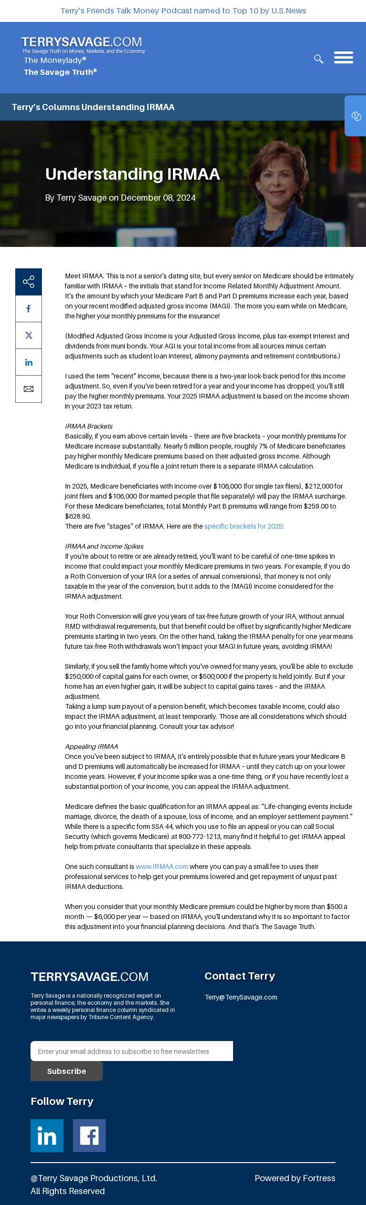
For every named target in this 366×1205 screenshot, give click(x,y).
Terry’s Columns (45, 107)
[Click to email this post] (28, 389)
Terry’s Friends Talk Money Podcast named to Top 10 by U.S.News (183, 10)
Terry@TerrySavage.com (240, 997)
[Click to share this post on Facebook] (28, 309)
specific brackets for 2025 (243, 526)
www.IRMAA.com (162, 866)
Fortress (319, 1178)
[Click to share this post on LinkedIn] (28, 362)
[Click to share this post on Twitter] (28, 335)
